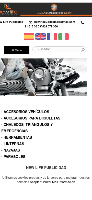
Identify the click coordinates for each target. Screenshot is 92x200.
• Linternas (12, 143)
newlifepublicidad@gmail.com (54, 22)
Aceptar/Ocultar (40, 181)
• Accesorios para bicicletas (30, 118)
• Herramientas (16, 137)
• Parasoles (13, 156)
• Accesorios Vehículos (25, 111)
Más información (63, 181)
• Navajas (10, 150)
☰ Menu (17, 50)
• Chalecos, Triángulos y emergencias (27, 127)
